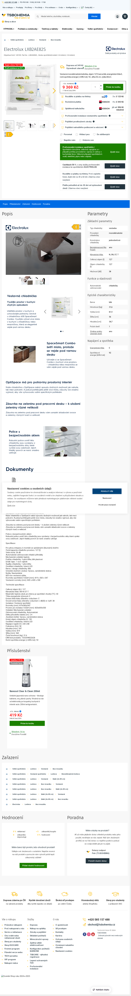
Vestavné (42, 40)
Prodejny (19, 7)
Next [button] (79, 311)
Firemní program (12, 949)
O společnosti (62, 925)
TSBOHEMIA (101, 933)
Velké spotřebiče (95, 29)
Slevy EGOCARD (11, 945)
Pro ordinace (50, 7)
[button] (87, 7)
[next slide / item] (54, 126)
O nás (61, 7)
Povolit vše (107, 491)
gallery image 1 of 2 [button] (61, 331)
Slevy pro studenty (12, 941)
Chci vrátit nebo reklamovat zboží (12, 937)
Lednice (31, 40)
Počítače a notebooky (27, 29)
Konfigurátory (71, 7)
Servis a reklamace (13, 932)
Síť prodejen (61, 928)
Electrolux (16, 804)
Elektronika (67, 29)
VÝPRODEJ (8, 29)
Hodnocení (36, 204)
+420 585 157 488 (10, 2)
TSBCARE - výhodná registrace (39, 956)
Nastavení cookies (64, 951)
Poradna (46, 204)
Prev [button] (45, 311)
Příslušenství (15, 204)
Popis (5, 204)
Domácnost (112, 29)
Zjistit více (11, 505)
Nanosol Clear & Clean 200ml (25, 691)
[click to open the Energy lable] (76, 227)
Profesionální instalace (36, 967)
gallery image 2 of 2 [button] (63, 331)
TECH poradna (11, 956)
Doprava (33, 925)
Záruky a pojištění (38, 932)
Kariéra (59, 936)
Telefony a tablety (50, 29)
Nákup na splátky (38, 928)
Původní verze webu (13, 952)
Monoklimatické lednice (71, 774)
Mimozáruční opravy (39, 939)
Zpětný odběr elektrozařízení (36, 944)
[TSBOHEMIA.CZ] (16, 16)
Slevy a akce (10, 21)
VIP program (10, 959)
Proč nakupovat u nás (14, 928)
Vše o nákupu (8, 7)
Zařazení (26, 204)
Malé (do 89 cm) (59, 779)
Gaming (80, 29)
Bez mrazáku (56, 40)
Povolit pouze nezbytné (107, 505)
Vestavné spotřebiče (38, 774)
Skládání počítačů (38, 936)
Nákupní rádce (11, 963)
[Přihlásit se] (117, 16)
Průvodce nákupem (13, 925)
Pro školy (38, 7)
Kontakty (59, 932)
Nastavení (107, 498)
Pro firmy (28, 7)
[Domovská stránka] (5, 40)
